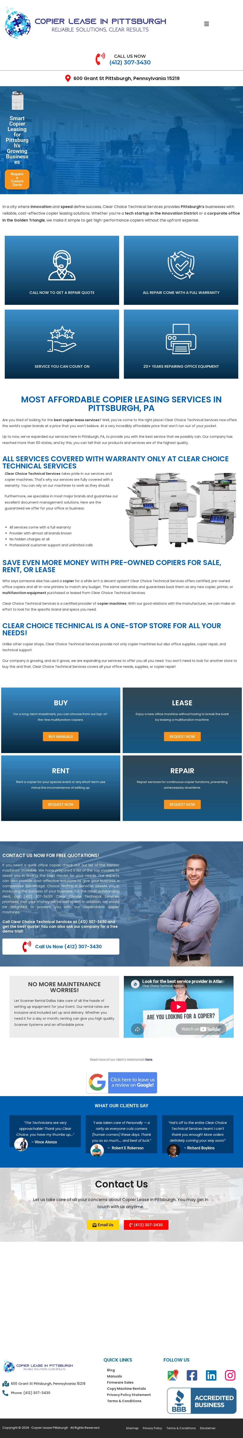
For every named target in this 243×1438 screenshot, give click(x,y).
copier (68, 581)
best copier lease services (76, 420)
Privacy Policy (152, 1428)
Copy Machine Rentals (126, 1388)
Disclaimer (207, 1428)
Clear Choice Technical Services (33, 473)
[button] (206, 23)
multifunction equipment (24, 592)
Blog (111, 1370)
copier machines (111, 603)
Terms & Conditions (124, 1401)
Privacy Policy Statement (129, 1394)
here (148, 1059)
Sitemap (132, 1428)
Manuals (114, 1376)
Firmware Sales (120, 1382)
